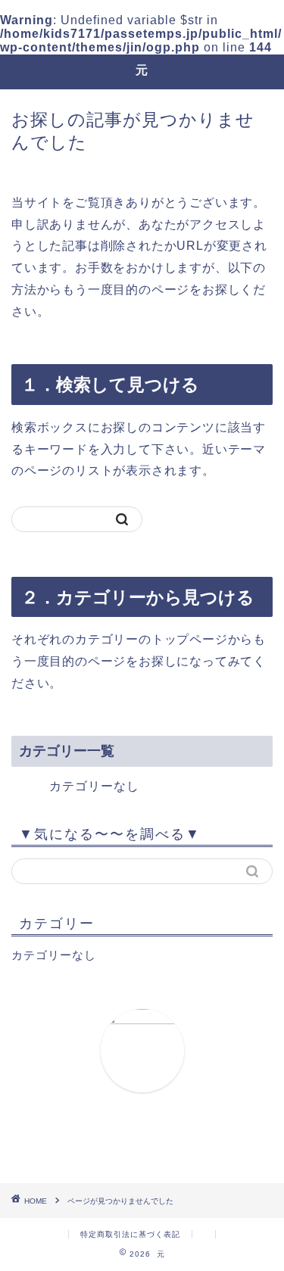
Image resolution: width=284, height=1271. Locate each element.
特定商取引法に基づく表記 (130, 1234)
